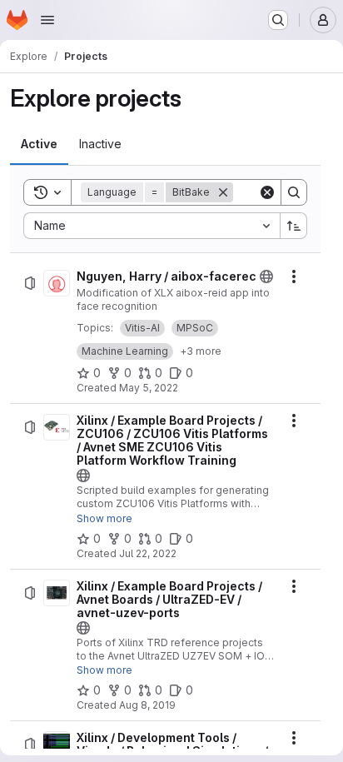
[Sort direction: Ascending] (294, 225)
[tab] (39, 144)
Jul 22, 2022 (147, 553)
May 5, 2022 (148, 387)
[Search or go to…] (278, 20)
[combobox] (151, 225)
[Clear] (267, 192)
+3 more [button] (200, 351)
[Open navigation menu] (47, 20)
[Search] (294, 192)
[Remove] (223, 192)
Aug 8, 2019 (147, 705)
